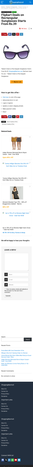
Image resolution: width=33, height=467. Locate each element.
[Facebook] (2, 460)
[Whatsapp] (12, 460)
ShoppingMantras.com (16, 71)
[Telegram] (19, 460)
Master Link (17, 82)
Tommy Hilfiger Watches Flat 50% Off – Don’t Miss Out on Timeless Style (15, 179)
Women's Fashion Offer (8, 124)
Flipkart (14, 12)
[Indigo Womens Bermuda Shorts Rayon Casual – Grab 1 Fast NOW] (16, 143)
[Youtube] (15, 460)
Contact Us (4, 391)
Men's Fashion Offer (12, 121)
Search (3, 337)
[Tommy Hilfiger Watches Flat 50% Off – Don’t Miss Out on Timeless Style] (16, 169)
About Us (4, 389)
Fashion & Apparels (11, 7)
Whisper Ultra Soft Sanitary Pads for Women (14, 353)
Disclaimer (4, 396)
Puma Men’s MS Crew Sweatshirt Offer (12, 350)
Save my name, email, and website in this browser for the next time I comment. (16, 290)
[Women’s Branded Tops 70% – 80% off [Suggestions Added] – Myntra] (16, 192)
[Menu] (2, 2)
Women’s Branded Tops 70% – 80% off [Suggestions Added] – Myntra (15, 203)
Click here (6, 97)
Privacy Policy (5, 393)
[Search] (30, 2)
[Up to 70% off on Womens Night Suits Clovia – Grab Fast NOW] (16, 218)
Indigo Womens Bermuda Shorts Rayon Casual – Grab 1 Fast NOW (15, 153)
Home (3, 7)
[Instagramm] (9, 460)
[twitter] (6, 460)
